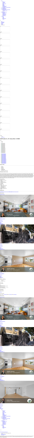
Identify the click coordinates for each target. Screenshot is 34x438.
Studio (2, 141)
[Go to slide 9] (3, 158)
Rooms (3, 4)
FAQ (3, 11)
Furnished (4, 2)
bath (0, 276)
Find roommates (4, 15)
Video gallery (4, 6)
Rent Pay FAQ (5, 419)
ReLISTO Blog (4, 18)
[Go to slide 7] (3, 157)
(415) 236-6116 (10, 294)
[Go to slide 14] (3, 161)
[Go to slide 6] (3, 156)
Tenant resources (4, 422)
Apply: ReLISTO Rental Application (6, 7)
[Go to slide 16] (3, 162)
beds (0, 222)
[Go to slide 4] (3, 155)
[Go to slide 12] (3, 160)
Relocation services (5, 12)
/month (2, 223)
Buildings (4, 5)
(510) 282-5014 (5, 294)
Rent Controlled (4, 3)
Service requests (4, 14)
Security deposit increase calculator (6, 9)
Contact (2, 24)
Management (2, 22)
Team (3, 17)
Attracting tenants (4, 8)
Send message (14, 294)
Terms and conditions (3, 434)
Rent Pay (4, 10)
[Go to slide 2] (3, 154)
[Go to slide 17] (3, 163)
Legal (2, 433)
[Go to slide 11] (3, 159)
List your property (3, 416)
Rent (1, 21)
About (3, 16)
